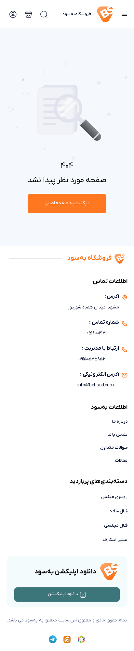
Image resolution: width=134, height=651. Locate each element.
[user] (13, 14)
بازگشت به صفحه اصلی (67, 203)
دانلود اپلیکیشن (63, 594)
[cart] (43, 14)
